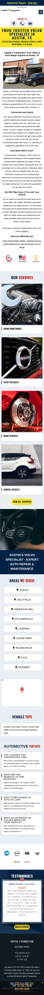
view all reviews (22, 927)
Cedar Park (24, 638)
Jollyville (24, 599)
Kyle (24, 657)
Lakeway (24, 628)
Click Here (32, 3)
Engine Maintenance (11, 244)
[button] (22, 689)
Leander (24, 667)
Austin (23, 590)
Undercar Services (34, 241)
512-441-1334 (29, 104)
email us (25, 231)
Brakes (23, 241)
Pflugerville (24, 619)
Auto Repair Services (22, 946)
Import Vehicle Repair (10, 241)
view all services (22, 501)
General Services (27, 244)
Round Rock (24, 648)
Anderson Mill (24, 609)
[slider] (22, 888)
